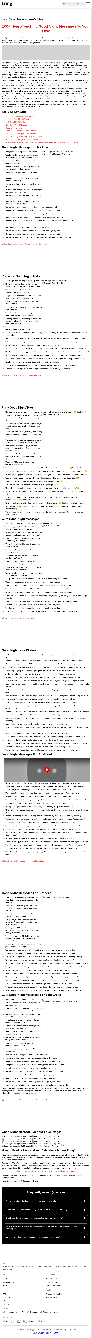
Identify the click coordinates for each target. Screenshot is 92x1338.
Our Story (6, 1279)
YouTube (21, 1312)
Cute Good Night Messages (17, 125)
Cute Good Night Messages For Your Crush (23, 137)
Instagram (9, 1312)
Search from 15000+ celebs (75, 4)
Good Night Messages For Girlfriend (20, 134)
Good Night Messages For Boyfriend (20, 131)
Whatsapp (56, 1312)
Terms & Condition (53, 1279)
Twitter (45, 1312)
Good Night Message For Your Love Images (24, 139)
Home (4, 19)
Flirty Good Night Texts (15, 122)
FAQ (4, 1294)
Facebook (33, 1312)
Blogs (5, 1286)
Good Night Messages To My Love (19, 116)
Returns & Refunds (53, 1297)
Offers (5, 1301)
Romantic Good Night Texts (17, 119)
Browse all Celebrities (54, 1294)
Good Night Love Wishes (16, 128)
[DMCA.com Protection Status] (46, 1333)
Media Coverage (9, 1282)
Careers (49, 1301)
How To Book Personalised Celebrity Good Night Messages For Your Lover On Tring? (41, 142)
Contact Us (7, 1297)
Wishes (12, 19)
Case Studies (8, 1304)
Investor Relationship (54, 1286)
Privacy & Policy (52, 1282)
